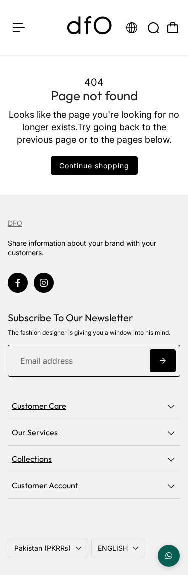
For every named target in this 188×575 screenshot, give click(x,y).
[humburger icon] (19, 28)
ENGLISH (113, 548)
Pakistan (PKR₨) (42, 548)
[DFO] (90, 27)
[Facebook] (18, 283)
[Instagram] (44, 283)
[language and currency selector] (131, 27)
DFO (15, 223)
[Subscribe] (163, 360)
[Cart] (172, 27)
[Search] (153, 27)
